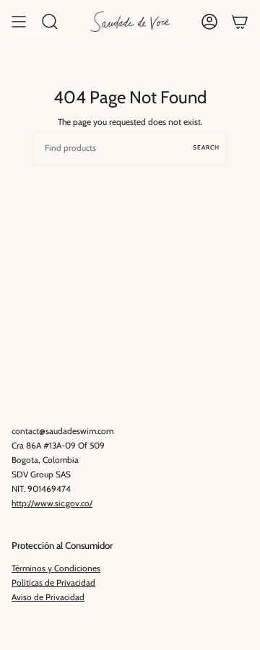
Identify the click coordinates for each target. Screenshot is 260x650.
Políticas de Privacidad (53, 583)
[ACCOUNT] (209, 21)
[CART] (239, 21)
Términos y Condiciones (56, 568)
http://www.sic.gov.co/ (52, 503)
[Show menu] (19, 21)
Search (206, 147)
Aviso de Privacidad (48, 597)
